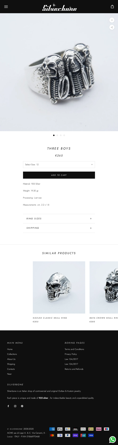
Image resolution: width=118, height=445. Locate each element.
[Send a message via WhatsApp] (113, 440)
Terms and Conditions (74, 349)
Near (9, 374)
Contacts (11, 369)
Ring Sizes (34, 218)
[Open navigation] (6, 6)
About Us (11, 359)
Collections (12, 354)
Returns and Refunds (74, 369)
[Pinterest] (22, 406)
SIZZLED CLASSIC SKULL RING (50, 318)
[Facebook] (8, 406)
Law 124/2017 (71, 359)
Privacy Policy (71, 354)
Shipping (32, 228)
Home (10, 349)
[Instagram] (15, 406)
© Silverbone (15, 429)
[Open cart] (112, 6)
